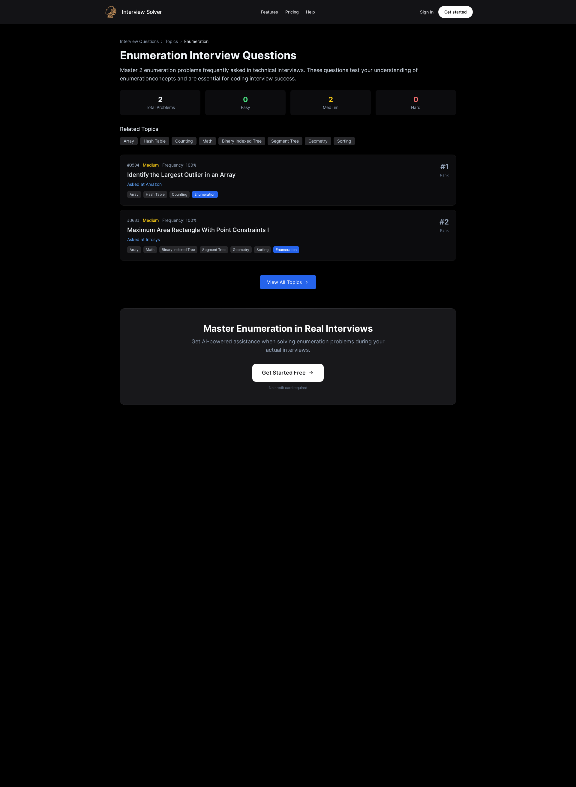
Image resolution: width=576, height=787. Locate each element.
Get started (455, 11)
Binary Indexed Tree (242, 140)
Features (269, 11)
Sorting (344, 140)
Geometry (318, 140)
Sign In (427, 11)
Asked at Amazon (144, 184)
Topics (171, 41)
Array (129, 140)
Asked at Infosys (143, 239)
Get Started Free (284, 372)
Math (207, 140)
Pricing (292, 11)
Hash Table (155, 140)
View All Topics (284, 282)
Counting (184, 140)
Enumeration (204, 194)
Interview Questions (139, 41)
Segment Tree (285, 140)
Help (310, 11)
